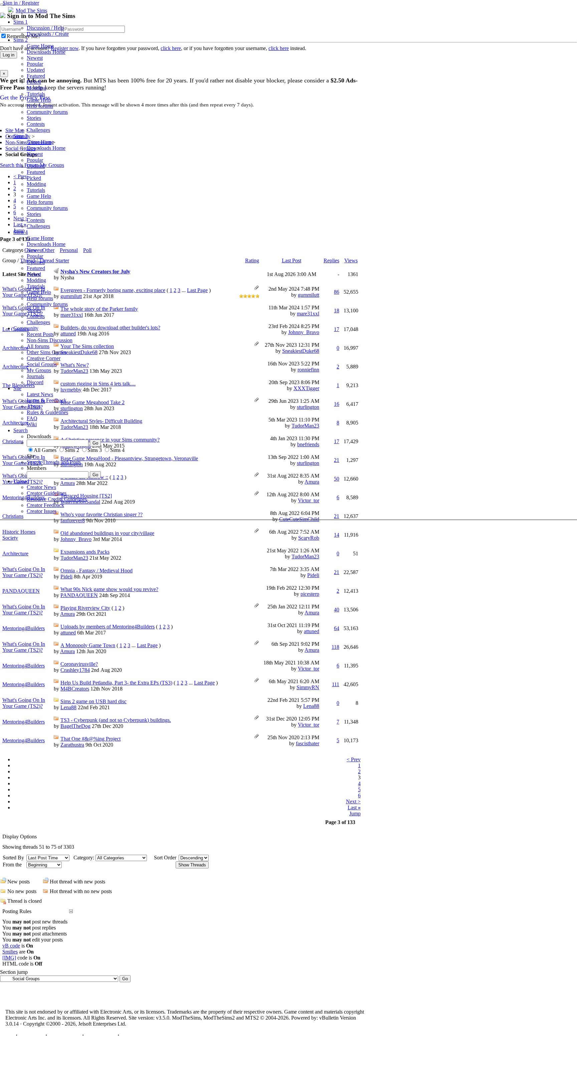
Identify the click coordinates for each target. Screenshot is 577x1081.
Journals (35, 376)
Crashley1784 (75, 670)
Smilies (10, 952)
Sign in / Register (21, 3)
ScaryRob (308, 538)
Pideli (66, 576)
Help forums (40, 106)
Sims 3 (20, 136)
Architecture (15, 553)
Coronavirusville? (79, 664)
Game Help (39, 100)
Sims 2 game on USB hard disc (93, 701)
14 (336, 535)
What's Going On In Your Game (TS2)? (23, 572)
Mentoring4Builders (23, 628)
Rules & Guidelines (47, 412)
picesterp (310, 594)
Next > (353, 801)
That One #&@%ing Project (90, 739)
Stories (34, 118)
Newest (35, 58)
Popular (35, 64)
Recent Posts (40, 334)
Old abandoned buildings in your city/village (107, 533)
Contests (36, 124)
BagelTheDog (75, 726)
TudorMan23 (74, 558)
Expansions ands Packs (85, 552)
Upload (21, 481)
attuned (68, 632)
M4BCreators (74, 689)
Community (25, 328)
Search (20, 430)
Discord (35, 382)
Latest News (40, 394)
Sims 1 (20, 22)
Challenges (38, 130)
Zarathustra (72, 745)
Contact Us (31, 1035)
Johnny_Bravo (75, 539)
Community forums (47, 112)
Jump (355, 813)
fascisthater (307, 743)
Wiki (32, 424)
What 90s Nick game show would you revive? (109, 589)
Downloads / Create (48, 34)
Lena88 (68, 707)
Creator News (41, 487)
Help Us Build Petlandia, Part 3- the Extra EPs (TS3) (116, 683)
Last (354, 807)
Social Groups (42, 364)
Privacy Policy (64, 1035)
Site (17, 388)
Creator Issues (41, 511)
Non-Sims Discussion (49, 340)
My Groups (39, 370)
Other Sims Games (46, 352)
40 (336, 609)
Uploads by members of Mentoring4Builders (107, 626)
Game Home (40, 46)
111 (335, 684)
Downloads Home (46, 52)
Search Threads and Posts (54, 462)
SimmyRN (308, 687)
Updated (36, 70)
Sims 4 (20, 232)
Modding (36, 88)
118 (335, 647)
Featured (36, 76)
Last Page (147, 645)
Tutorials (36, 94)
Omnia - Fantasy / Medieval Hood (96, 570)
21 (336, 572)
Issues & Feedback (46, 400)
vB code (11, 946)
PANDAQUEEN (21, 591)
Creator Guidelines (46, 493)
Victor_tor (308, 668)
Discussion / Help (45, 28)
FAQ (32, 418)
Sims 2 (20, 40)
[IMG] (9, 958)
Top (9, 1035)
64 (336, 628)
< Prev (354, 759)
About (33, 406)
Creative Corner (43, 358)
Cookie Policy (100, 1035)
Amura (67, 614)
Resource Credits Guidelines (57, 499)
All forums (38, 346)
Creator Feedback (45, 505)
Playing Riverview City (85, 608)
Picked (34, 82)
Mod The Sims (31, 10)
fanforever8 (72, 520)
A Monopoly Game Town (87, 645)
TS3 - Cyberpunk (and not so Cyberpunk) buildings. (115, 720)
